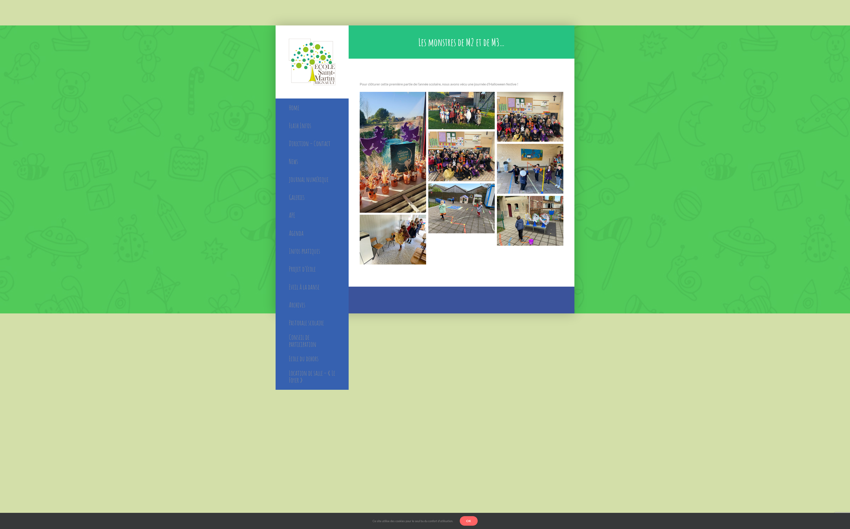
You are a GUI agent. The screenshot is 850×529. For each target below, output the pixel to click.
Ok (468, 521)
